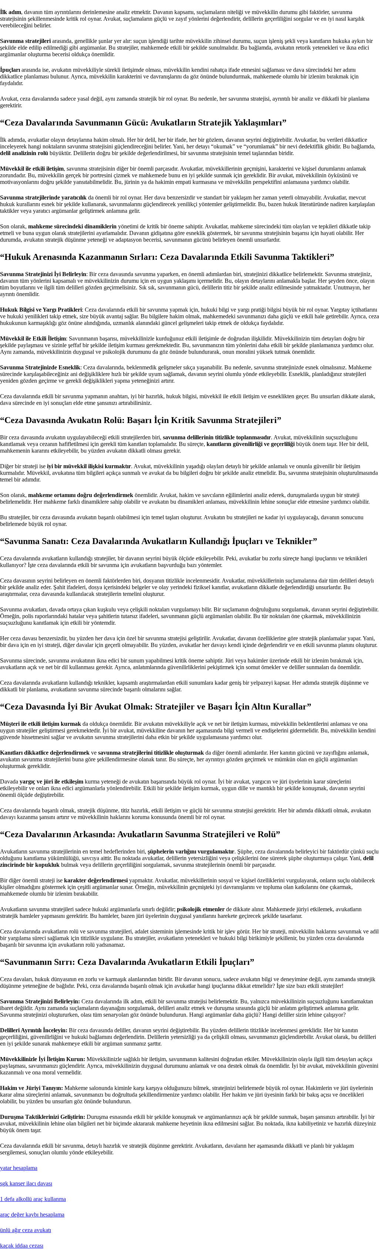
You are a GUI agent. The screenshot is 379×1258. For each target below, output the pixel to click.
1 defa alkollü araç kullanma (33, 1199)
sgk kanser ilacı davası (26, 1183)
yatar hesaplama (18, 1168)
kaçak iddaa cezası (21, 1245)
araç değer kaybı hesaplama (32, 1214)
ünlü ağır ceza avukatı (25, 1230)
